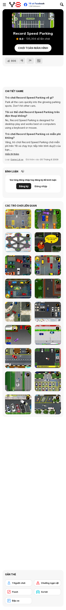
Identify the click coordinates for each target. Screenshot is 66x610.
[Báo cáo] (30, 61)
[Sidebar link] (4, 4)
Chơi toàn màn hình (33, 48)
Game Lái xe (16, 159)
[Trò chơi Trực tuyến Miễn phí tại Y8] (15, 4)
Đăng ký (23, 186)
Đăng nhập (41, 186)
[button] (12, 154)
